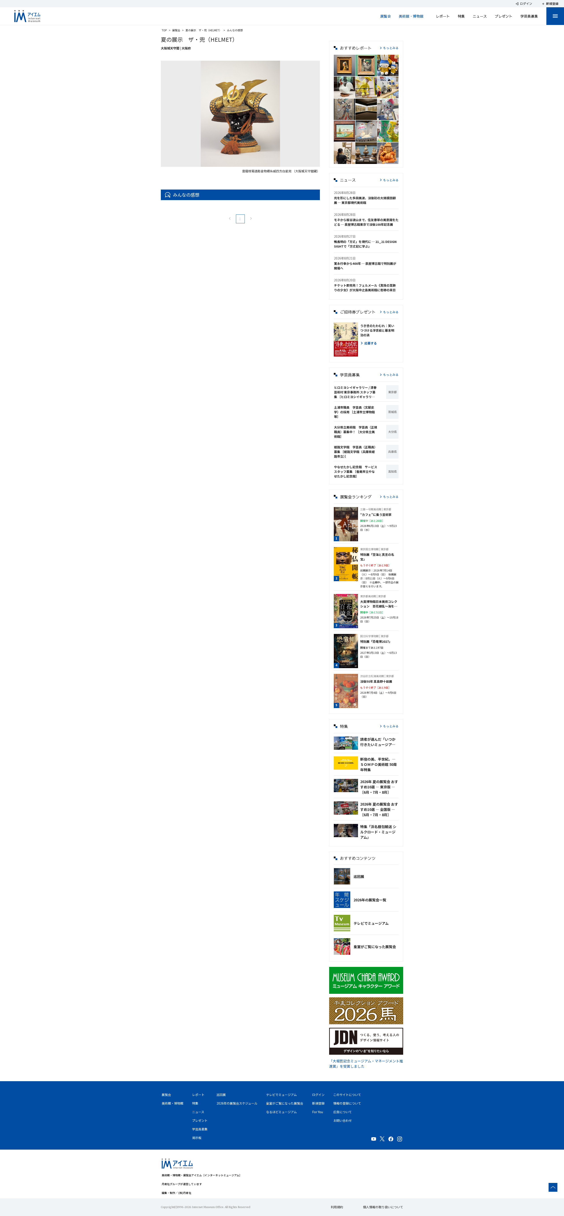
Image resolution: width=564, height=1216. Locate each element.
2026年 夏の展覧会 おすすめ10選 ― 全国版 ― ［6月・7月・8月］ (379, 809)
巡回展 (359, 876)
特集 (461, 16)
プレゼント (503, 16)
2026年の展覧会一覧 (370, 899)
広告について (342, 1112)
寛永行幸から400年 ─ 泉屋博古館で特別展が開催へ (365, 265)
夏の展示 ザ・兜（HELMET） (204, 30)
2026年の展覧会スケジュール (237, 1103)
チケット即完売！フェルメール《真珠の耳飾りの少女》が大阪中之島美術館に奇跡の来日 (365, 287)
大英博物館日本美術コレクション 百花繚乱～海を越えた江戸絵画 (378, 604)
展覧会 (385, 16)
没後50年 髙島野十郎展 (376, 681)
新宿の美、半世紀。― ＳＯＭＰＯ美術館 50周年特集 (378, 764)
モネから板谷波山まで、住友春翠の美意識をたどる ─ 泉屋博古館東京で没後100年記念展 (366, 222)
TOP (164, 30)
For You (317, 1112)
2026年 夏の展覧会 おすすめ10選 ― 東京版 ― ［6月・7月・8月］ (379, 787)
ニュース (480, 16)
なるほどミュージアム (281, 1112)
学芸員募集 (529, 16)
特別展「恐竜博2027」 (376, 641)
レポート (443, 16)
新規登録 (318, 1103)
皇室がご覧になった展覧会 (375, 946)
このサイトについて (347, 1094)
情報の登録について (347, 1103)
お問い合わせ (342, 1120)
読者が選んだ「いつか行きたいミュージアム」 (379, 742)
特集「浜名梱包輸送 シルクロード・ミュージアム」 (378, 832)
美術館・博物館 (411, 16)
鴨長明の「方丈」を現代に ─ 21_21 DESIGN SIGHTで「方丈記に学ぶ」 (365, 243)
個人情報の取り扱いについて (383, 1207)
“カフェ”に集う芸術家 (375, 514)
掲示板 (196, 1137)
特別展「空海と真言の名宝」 (377, 556)
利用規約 (337, 1207)
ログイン (318, 1094)
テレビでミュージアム (371, 923)
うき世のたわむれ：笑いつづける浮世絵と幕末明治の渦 (377, 330)
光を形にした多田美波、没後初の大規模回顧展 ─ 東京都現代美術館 (365, 200)
